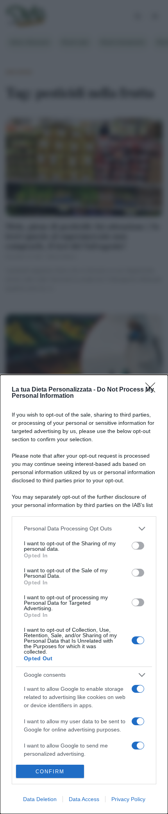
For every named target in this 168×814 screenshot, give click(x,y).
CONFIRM (50, 771)
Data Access (84, 799)
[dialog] (84, 594)
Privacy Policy (128, 799)
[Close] (152, 390)
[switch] (138, 546)
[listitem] (84, 529)
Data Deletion (40, 799)
